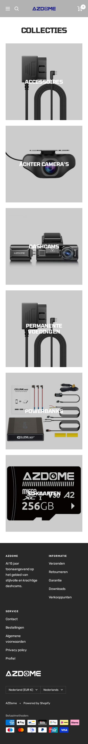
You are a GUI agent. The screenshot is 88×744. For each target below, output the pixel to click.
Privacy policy (16, 650)
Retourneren (58, 572)
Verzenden (57, 564)
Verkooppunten (60, 597)
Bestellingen (15, 628)
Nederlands (50, 689)
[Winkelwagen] (79, 8)
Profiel (10, 658)
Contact (12, 619)
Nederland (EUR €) (21, 689)
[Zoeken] (17, 9)
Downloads (57, 589)
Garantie (55, 580)
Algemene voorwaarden (16, 639)
